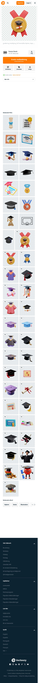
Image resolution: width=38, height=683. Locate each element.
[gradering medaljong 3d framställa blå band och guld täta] (11, 394)
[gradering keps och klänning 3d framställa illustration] (11, 476)
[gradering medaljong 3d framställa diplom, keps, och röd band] (13, 359)
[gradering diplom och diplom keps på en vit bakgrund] (11, 460)
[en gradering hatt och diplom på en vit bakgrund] (11, 444)
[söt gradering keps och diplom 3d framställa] (11, 493)
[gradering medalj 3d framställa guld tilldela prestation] (11, 270)
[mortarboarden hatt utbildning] (11, 287)
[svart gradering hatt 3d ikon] (25, 339)
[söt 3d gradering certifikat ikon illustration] (11, 624)
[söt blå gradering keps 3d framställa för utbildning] (11, 526)
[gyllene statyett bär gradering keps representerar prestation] (11, 320)
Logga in (28, 3)
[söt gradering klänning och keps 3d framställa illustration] (11, 542)
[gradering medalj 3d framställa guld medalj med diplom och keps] (11, 378)
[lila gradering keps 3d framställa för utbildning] (11, 509)
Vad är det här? (16, 75)
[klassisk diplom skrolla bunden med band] (11, 657)
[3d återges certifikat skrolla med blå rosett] (11, 123)
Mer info (7, 79)
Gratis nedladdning (19, 60)
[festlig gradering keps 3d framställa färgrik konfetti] (11, 575)
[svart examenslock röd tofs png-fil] (11, 608)
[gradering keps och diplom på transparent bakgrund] (11, 188)
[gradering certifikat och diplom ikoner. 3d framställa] (11, 172)
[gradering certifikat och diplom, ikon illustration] (11, 155)
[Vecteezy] (3, 3)
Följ (32, 53)
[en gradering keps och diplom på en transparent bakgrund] (11, 205)
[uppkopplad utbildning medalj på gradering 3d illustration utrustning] (11, 303)
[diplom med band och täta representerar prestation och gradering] (11, 336)
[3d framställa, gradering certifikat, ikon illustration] (11, 139)
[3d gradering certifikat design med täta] (11, 674)
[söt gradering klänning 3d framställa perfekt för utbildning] (11, 411)
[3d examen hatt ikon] (11, 641)
